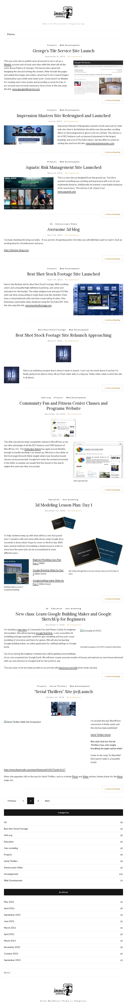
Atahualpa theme (32, 449)
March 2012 (10, 927)
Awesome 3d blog (63, 229)
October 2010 (11, 953)
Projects (52, 45)
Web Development (70, 45)
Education (54, 500)
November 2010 (12, 947)
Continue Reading (112, 100)
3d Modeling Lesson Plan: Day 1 (63, 505)
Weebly (7, 64)
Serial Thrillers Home (101, 734)
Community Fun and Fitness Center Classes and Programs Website (63, 406)
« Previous (11, 801)
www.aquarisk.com (67, 191)
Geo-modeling (71, 500)
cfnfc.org (46, 398)
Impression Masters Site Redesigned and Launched (63, 115)
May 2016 (9, 902)
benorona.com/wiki (68, 667)
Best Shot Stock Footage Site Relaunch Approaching (63, 335)
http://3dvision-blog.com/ (16, 250)
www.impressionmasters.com (100, 143)
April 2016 (9, 908)
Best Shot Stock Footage (52, 330)
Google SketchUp (44, 633)
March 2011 (10, 940)
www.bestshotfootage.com (38, 305)
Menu (10, 34)
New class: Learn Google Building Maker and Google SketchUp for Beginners (63, 616)
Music (120, 776)
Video (85, 776)
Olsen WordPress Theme (54, 1001)
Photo (75, 776)
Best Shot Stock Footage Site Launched (63, 274)
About (7, 973)
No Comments (75, 56)
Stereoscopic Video (66, 224)
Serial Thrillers (58, 686)
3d (51, 224)
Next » (47, 801)
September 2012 (12, 914)
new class (22, 629)
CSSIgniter (80, 1001)
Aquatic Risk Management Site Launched (63, 167)
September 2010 (12, 960)
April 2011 (9, 934)
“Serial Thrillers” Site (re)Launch (63, 691)
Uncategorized (11, 874)
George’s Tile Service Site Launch (63, 50)
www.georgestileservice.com (26, 89)
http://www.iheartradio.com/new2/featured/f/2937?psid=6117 (34, 769)
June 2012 (9, 921)
